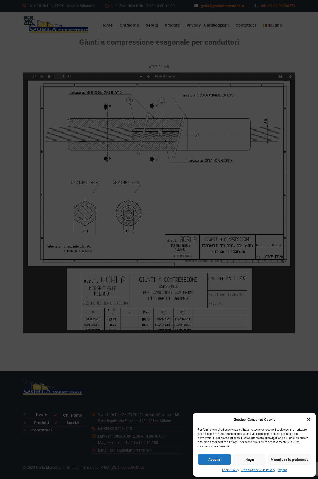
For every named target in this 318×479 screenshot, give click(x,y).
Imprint (282, 470)
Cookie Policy (230, 470)
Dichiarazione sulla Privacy (258, 470)
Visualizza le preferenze (289, 459)
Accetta (214, 459)
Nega (249, 459)
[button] (308, 419)
